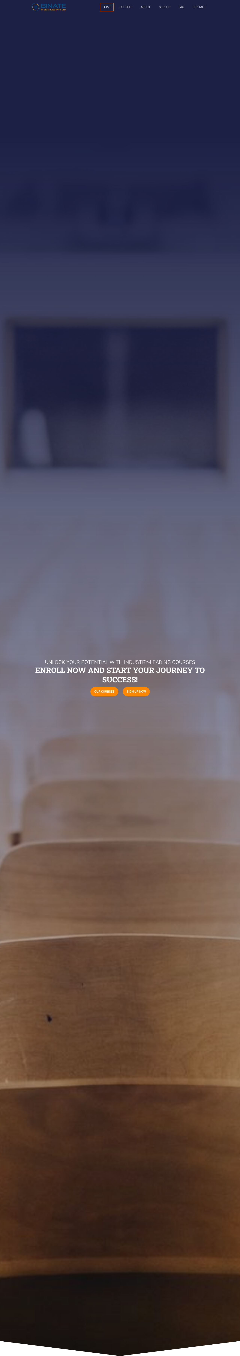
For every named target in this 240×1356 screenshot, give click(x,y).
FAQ (181, 7)
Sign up (164, 7)
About (146, 7)
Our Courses (104, 691)
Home (107, 7)
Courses (125, 7)
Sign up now (136, 691)
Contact (199, 7)
